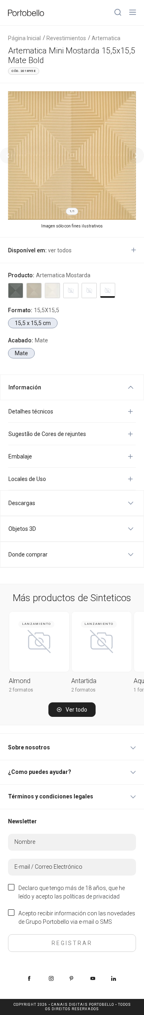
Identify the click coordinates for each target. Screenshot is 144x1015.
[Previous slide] (8, 155)
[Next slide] (136, 155)
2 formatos (21, 690)
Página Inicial (24, 38)
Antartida (83, 681)
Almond (19, 681)
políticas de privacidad (91, 896)
